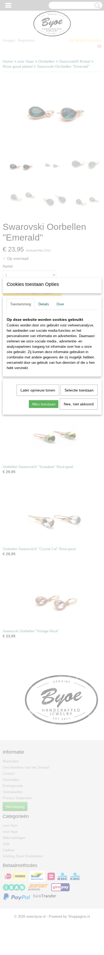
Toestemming (20, 304)
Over (60, 304)
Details (43, 304)
